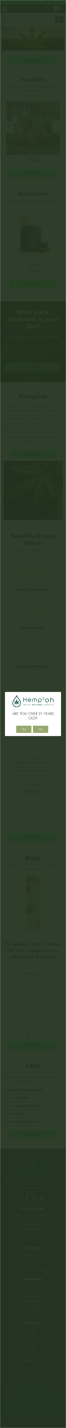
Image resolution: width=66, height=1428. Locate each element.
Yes (24, 729)
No (41, 729)
